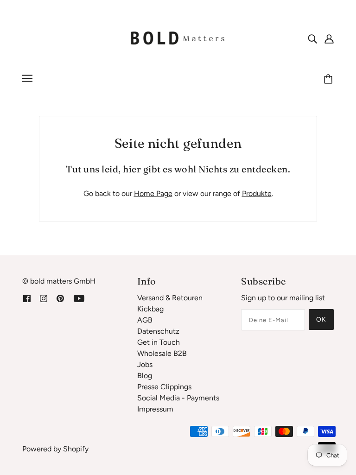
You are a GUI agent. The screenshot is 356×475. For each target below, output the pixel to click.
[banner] (178, 37)
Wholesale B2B (162, 353)
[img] (312, 38)
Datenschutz (158, 331)
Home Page (153, 193)
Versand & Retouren (170, 297)
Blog (144, 375)
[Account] (329, 38)
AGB (145, 320)
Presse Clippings (164, 386)
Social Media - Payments (178, 397)
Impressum (155, 409)
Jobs (145, 364)
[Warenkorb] (329, 79)
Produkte (257, 193)
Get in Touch (158, 342)
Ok (321, 319)
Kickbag (150, 308)
